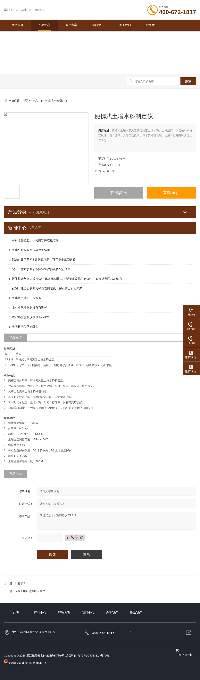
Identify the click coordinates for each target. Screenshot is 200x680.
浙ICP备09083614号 (90, 655)
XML (107, 655)
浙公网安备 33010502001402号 (27, 663)
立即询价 (171, 192)
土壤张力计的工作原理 (26, 298)
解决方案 (71, 25)
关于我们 (125, 25)
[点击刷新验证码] (75, 538)
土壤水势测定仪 (57, 100)
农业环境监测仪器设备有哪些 (31, 317)
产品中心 (44, 25)
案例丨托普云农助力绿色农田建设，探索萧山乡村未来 (47, 288)
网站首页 (17, 25)
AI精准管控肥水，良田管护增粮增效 (35, 240)
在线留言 (118, 192)
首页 (25, 100)
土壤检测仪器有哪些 (25, 326)
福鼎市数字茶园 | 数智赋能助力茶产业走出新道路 (44, 259)
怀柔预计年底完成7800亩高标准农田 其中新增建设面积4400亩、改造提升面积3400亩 (67, 278)
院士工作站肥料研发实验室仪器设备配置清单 (41, 269)
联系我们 (152, 25)
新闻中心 (98, 25)
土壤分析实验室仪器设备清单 (31, 250)
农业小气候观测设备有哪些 (29, 307)
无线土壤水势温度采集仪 (30, 591)
